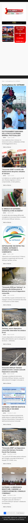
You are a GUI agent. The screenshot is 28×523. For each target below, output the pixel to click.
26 (18, 513)
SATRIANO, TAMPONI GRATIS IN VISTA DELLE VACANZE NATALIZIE (14, 396)
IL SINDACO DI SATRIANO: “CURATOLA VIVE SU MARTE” (14, 198)
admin (4, 137)
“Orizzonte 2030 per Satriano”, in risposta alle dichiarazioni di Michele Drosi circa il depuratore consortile (14, 276)
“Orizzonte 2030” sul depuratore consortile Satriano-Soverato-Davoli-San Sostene (14, 437)
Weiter (22, 513)
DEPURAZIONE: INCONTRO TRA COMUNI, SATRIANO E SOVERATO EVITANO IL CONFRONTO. (14, 235)
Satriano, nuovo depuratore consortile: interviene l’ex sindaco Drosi (14, 317)
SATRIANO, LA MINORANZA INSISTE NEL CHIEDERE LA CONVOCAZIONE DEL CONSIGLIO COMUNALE (14, 476)
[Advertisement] (14, 23)
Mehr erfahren (7, 147)
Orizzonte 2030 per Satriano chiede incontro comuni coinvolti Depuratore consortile (14, 357)
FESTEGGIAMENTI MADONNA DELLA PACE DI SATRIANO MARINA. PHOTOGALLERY (14, 107)
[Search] (24, 77)
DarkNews (12, 519)
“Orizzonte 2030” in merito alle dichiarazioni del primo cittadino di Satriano (14, 158)
